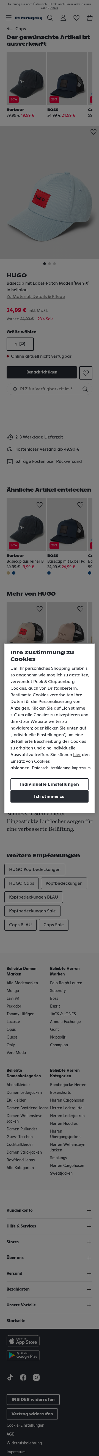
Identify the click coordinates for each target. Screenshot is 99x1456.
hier (77, 754)
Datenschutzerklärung (51, 768)
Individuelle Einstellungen (49, 784)
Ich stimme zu (49, 796)
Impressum (81, 768)
